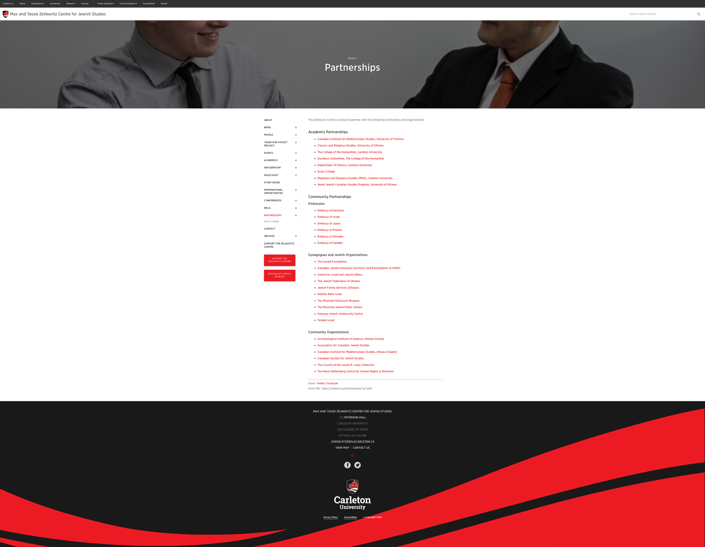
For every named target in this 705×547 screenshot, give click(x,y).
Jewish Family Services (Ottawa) (338, 287)
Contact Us (361, 447)
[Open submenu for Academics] (296, 160)
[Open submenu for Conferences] (296, 200)
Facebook (332, 383)
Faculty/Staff (149, 3)
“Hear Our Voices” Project (276, 144)
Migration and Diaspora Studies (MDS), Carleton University (355, 178)
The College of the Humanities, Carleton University (349, 152)
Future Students (104, 3)
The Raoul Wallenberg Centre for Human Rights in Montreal (355, 371)
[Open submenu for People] (296, 135)
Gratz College (271, 221)
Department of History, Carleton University (344, 165)
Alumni (164, 3)
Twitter (321, 383)
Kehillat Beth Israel (329, 294)
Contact (269, 228)
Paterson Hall (355, 417)
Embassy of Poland (329, 230)
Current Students (127, 3)
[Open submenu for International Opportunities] (296, 190)
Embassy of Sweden (330, 243)
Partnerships (273, 215)
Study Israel (272, 182)
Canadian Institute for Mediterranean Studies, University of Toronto (360, 139)
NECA (267, 208)
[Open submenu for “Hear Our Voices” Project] (296, 142)
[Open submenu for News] (296, 127)
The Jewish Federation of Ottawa (338, 281)
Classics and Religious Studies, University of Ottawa (350, 145)
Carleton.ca (8, 3)
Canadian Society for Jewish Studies (340, 358)
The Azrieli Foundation (332, 261)
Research (70, 3)
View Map (342, 447)
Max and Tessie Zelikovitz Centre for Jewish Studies (58, 14)
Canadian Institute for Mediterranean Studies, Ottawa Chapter (357, 352)
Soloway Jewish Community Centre (340, 313)
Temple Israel (325, 320)
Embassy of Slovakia (330, 236)
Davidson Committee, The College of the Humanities (350, 158)
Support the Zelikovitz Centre (279, 245)
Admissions (36, 3)
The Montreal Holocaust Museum (338, 300)
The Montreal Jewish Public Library (339, 307)
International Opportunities (273, 191)
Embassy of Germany (330, 210)
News (267, 127)
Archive (269, 236)
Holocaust (271, 175)
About (22, 3)
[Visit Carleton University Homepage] (353, 495)
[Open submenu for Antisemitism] (296, 168)
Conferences (272, 200)
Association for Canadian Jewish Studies (343, 345)
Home (351, 58)
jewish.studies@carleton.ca (352, 441)
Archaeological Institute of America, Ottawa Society (350, 339)
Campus (84, 3)
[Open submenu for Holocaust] (296, 175)
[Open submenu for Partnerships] (296, 215)
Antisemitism (272, 167)
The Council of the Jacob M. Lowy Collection (345, 365)
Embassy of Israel (328, 217)
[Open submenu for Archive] (296, 236)
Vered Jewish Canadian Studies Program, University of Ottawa (357, 184)
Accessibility (350, 517)
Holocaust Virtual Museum (279, 275)
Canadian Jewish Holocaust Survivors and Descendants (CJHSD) (358, 268)
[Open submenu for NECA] (296, 208)
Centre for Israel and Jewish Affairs (339, 274)
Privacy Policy (330, 517)
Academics (55, 3)
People (268, 134)
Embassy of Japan (328, 223)
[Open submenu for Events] (296, 153)
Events (268, 153)
